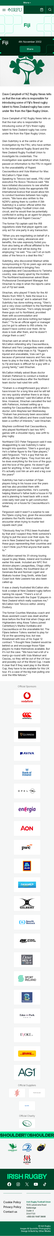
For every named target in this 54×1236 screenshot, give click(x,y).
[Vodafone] (27, 697)
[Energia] (27, 810)
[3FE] (17, 1093)
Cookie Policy (12, 1202)
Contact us (10, 1211)
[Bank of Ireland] (27, 772)
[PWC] (27, 847)
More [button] (26, 2)
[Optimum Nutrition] (27, 941)
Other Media (45, 1231)
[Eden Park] (27, 1016)
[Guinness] (27, 735)
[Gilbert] (27, 903)
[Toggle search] (50, 10)
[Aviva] (27, 753)
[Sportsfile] (27, 1105)
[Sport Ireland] (27, 978)
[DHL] (27, 1053)
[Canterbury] (27, 716)
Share (30, 49)
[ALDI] (27, 866)
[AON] (27, 828)
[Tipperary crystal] (37, 1093)
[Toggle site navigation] (4, 10)
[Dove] (27, 960)
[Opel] (27, 791)
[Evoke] (27, 1035)
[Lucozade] (27, 885)
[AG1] (27, 1072)
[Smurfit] (27, 922)
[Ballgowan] (27, 997)
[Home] (15, 10)
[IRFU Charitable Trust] (27, 1123)
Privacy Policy (12, 1207)
